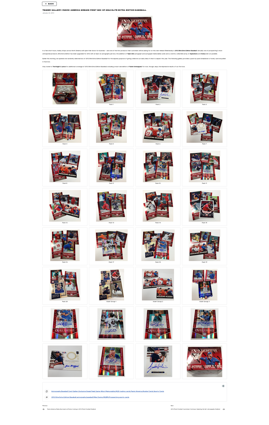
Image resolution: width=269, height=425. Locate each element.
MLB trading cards (123, 391)
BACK (51, 4)
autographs (81, 397)
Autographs (56, 391)
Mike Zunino (98, 397)
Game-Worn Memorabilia (105, 391)
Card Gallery (73, 391)
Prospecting (114, 397)
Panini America (136, 391)
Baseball (64, 391)
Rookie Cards (148, 391)
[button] (135, 386)
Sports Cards (159, 391)
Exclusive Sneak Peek (87, 391)
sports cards (124, 397)
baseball (89, 397)
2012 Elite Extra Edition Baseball (63, 397)
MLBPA (106, 397)
